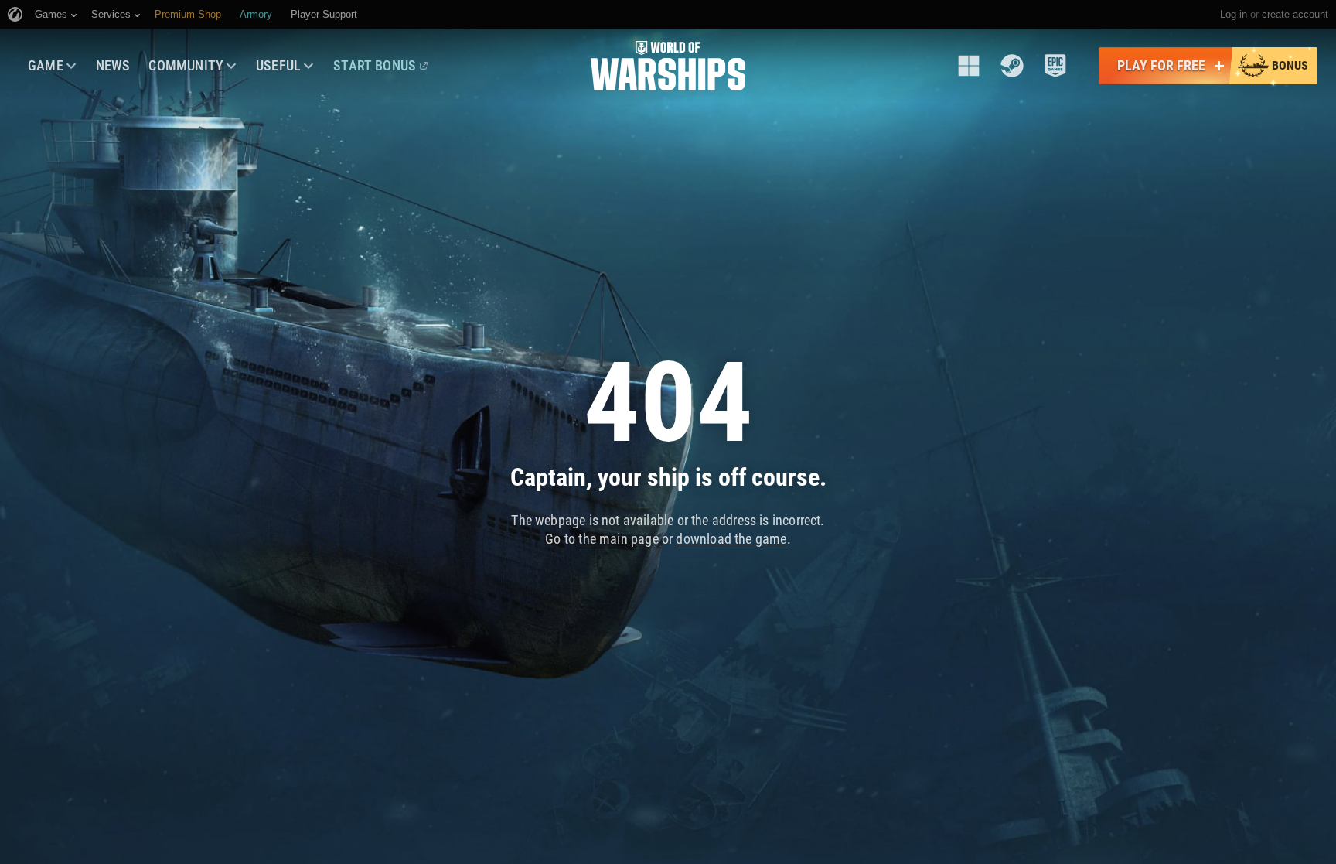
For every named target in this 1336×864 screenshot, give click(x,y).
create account (1295, 14)
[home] (668, 65)
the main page (618, 539)
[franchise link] (968, 65)
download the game (731, 539)
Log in (1233, 14)
